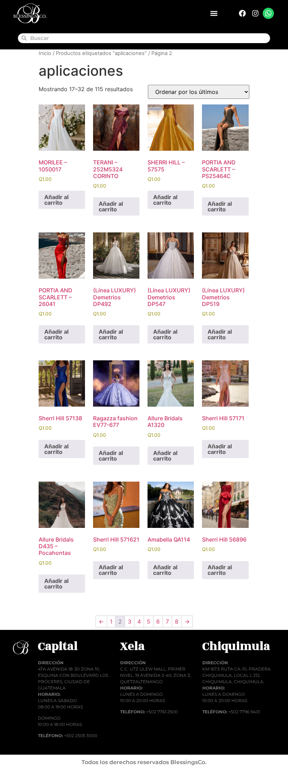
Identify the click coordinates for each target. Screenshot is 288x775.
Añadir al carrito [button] (56, 199)
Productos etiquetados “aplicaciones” (101, 53)
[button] (214, 13)
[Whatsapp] (268, 13)
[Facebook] (242, 13)
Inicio (45, 53)
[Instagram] (255, 13)
